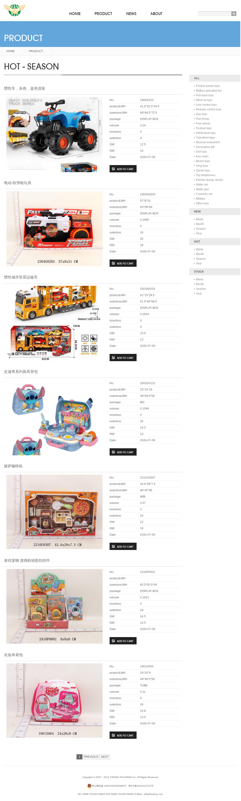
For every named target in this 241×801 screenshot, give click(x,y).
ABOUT (156, 13)
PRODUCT (103, 13)
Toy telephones (205, 175)
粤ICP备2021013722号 (140, 786)
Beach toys (203, 161)
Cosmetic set (204, 194)
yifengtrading (14, 10)
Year (199, 233)
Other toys (202, 203)
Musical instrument (208, 142)
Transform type (205, 137)
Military (200, 198)
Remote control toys (208, 109)
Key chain (202, 156)
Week (199, 219)
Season (201, 228)
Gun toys (201, 114)
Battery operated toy (209, 90)
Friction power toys (208, 86)
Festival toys (204, 128)
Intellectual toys (206, 133)
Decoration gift (205, 147)
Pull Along (202, 118)
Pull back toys (205, 95)
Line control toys (206, 104)
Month (200, 224)
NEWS (131, 13)
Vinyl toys (202, 165)
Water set (202, 184)
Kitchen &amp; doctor (209, 180)
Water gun (202, 189)
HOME (74, 13)
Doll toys (201, 151)
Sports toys (203, 170)
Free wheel (203, 123)
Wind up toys (204, 100)
